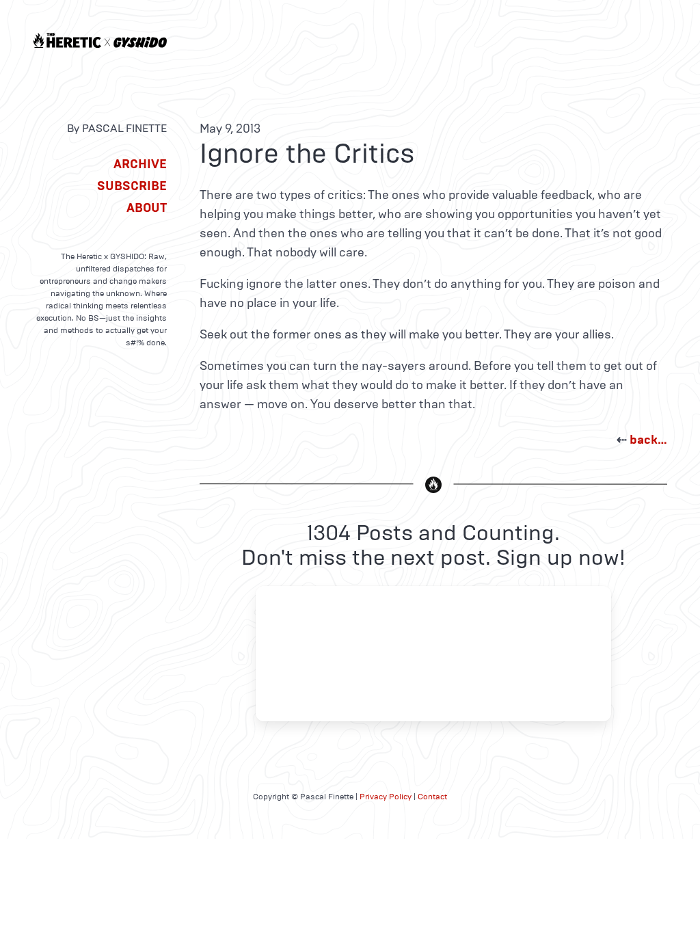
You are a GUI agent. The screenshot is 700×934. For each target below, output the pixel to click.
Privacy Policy (386, 796)
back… (648, 439)
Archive (140, 164)
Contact (432, 796)
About (146, 207)
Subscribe (132, 186)
